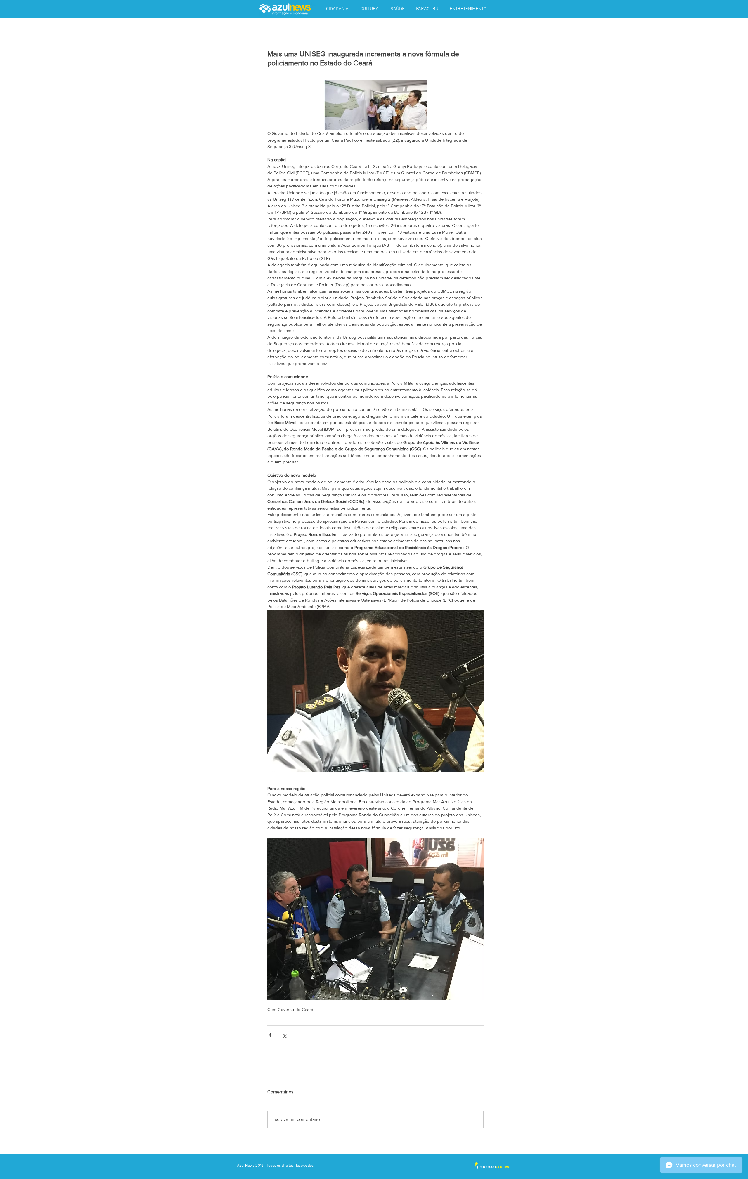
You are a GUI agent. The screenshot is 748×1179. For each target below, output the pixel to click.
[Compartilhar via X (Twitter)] (284, 1035)
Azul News (245, 1165)
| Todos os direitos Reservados (289, 1165)
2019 (259, 1165)
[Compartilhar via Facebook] (270, 1035)
